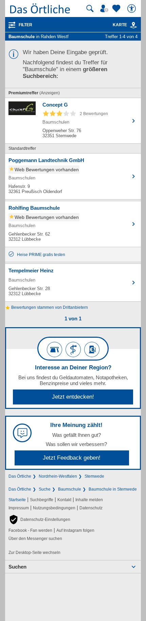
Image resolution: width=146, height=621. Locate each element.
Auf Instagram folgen (75, 530)
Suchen (17, 567)
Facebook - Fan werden (30, 530)
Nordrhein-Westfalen (58, 476)
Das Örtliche (19, 476)
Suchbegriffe (41, 499)
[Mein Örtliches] (105, 8)
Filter (25, 24)
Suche (45, 489)
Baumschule (69, 489)
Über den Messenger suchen (35, 538)
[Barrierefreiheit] (132, 8)
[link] (133, 25)
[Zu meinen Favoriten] (117, 8)
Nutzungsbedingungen (54, 508)
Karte (120, 24)
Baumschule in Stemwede (113, 489)
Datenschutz (91, 508)
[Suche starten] (90, 8)
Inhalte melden (89, 499)
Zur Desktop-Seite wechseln (34, 552)
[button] (39, 519)
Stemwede (94, 476)
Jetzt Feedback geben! (72, 458)
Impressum (18, 508)
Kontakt (64, 499)
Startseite (17, 499)
